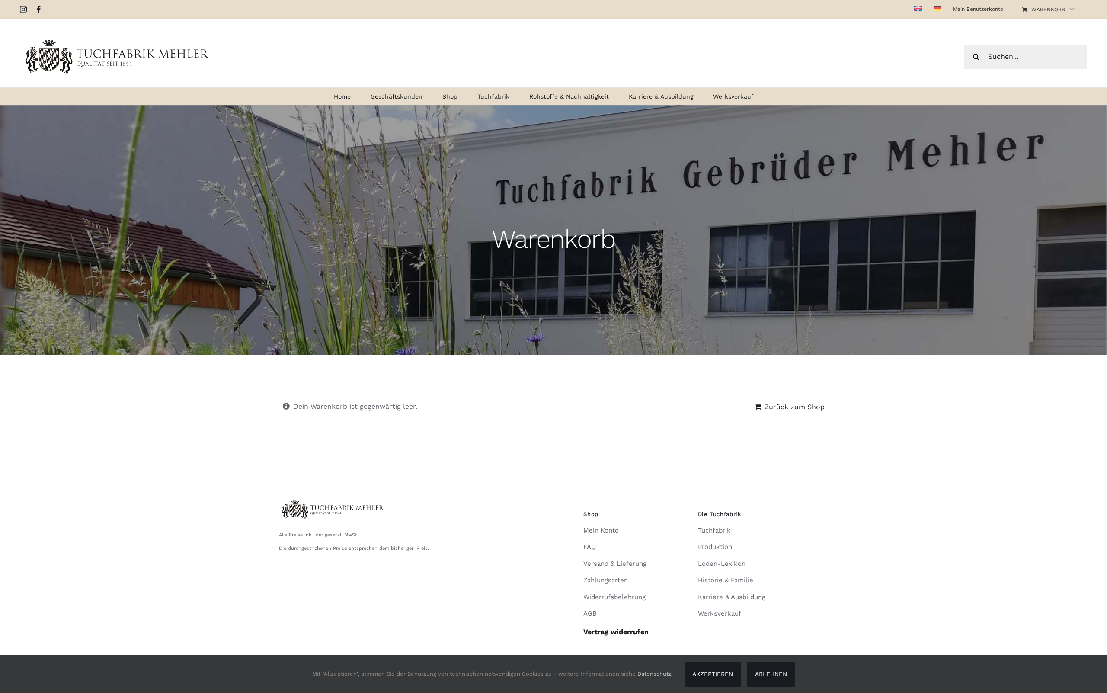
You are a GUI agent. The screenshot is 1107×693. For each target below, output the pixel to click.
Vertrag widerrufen (616, 632)
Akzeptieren (712, 674)
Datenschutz (654, 674)
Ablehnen (771, 674)
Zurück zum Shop (795, 407)
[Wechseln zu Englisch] (918, 9)
